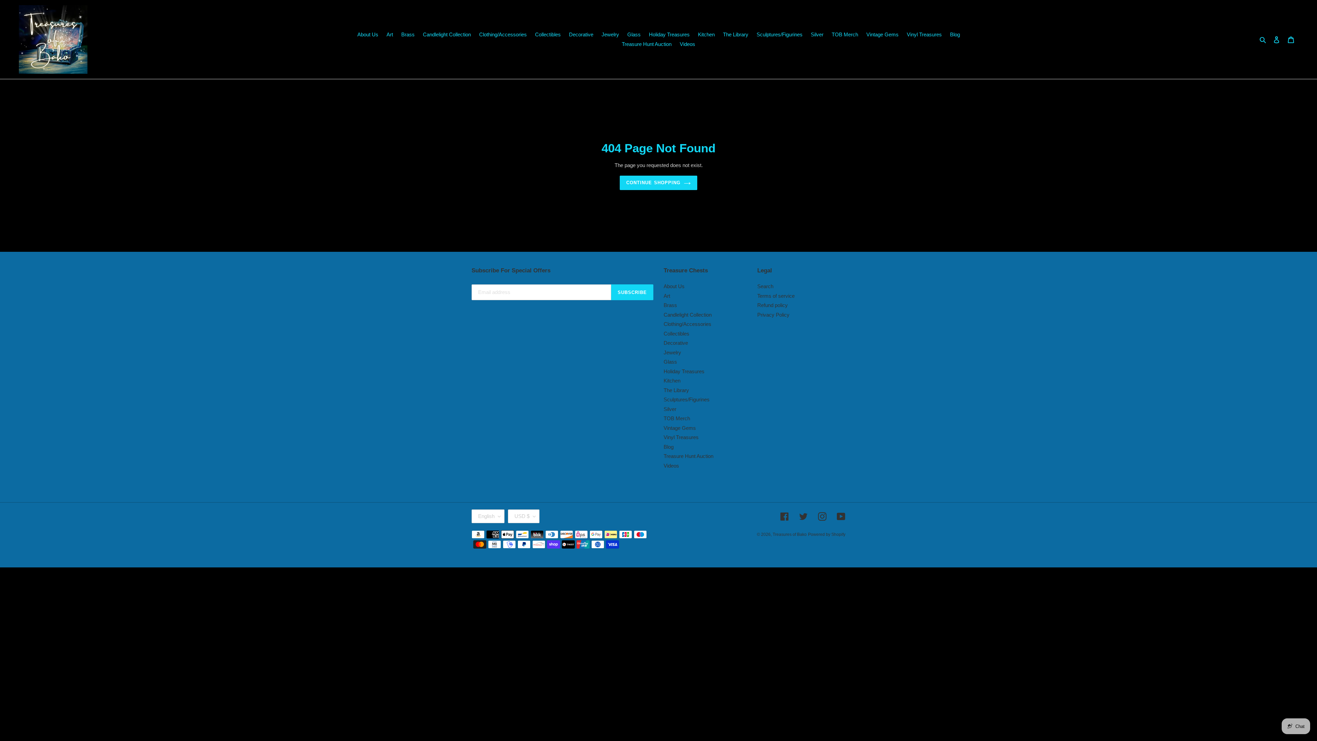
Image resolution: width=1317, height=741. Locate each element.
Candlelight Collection (688, 315)
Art (667, 296)
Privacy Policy (773, 315)
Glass (670, 362)
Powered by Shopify (826, 534)
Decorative (676, 343)
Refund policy (772, 305)
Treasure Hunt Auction (688, 456)
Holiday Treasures (684, 371)
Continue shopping (653, 182)
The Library (676, 390)
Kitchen (672, 381)
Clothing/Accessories (687, 324)
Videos (671, 466)
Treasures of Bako (790, 534)
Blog (669, 447)
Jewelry (672, 352)
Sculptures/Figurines (687, 399)
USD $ (522, 516)
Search (765, 286)
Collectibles (676, 334)
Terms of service (776, 296)
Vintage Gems (680, 428)
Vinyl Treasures (681, 437)
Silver (670, 409)
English (486, 516)
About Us (674, 286)
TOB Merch (677, 418)
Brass (670, 305)
